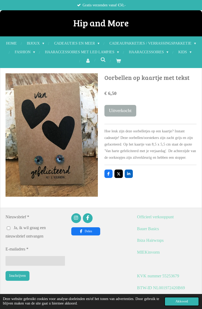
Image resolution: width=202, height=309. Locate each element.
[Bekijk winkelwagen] (118, 61)
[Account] (87, 61)
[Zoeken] (103, 60)
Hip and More (101, 22)
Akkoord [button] (181, 301)
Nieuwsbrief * (17, 217)
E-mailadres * (17, 249)
